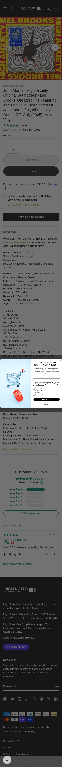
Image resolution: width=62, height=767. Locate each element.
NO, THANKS (46, 404)
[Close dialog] (60, 361)
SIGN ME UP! (46, 399)
